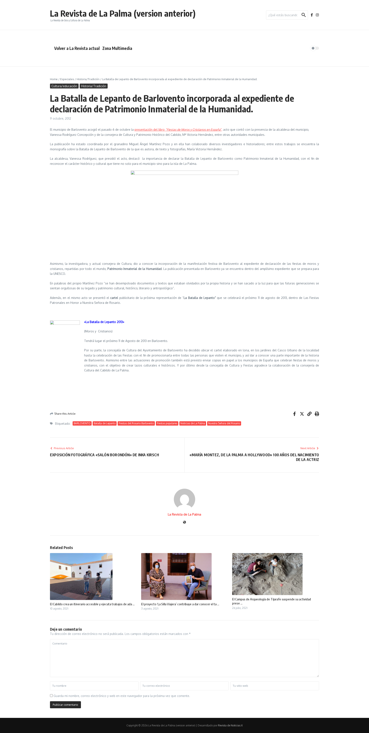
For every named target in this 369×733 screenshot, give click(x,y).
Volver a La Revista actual (77, 48)
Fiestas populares (167, 423)
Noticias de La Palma (192, 423)
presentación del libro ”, (178, 129)
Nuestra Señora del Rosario (224, 423)
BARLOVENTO (82, 423)
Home (54, 79)
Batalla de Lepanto (105, 423)
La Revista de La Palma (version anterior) (123, 13)
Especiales (67, 79)
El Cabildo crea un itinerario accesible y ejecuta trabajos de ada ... (92, 604)
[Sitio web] (184, 522)
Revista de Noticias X (230, 725)
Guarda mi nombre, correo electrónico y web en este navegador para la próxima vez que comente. (122, 696)
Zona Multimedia (117, 48)
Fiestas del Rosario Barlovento (136, 423)
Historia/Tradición (88, 79)
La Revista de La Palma (184, 514)
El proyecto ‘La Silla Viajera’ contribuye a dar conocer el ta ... (180, 604)
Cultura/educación (64, 86)
